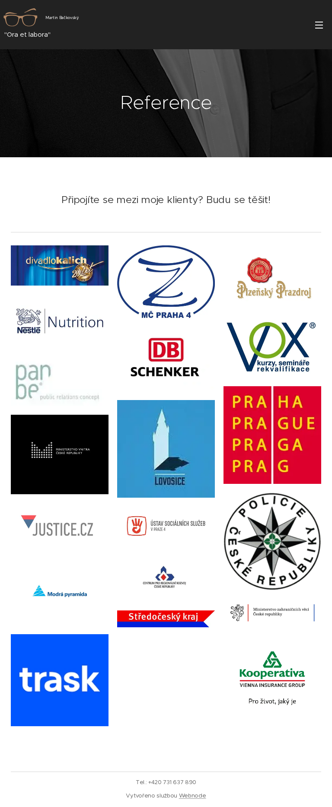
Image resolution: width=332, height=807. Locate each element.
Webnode (192, 795)
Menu (319, 24)
